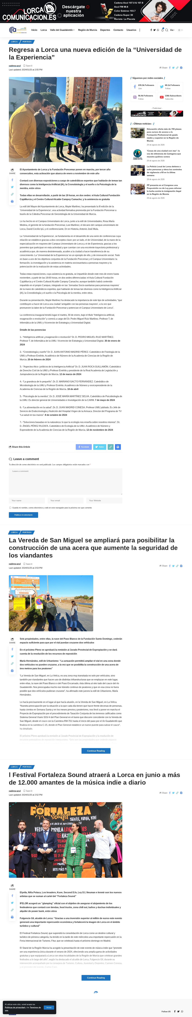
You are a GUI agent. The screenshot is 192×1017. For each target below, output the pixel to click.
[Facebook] (143, 86)
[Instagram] (143, 97)
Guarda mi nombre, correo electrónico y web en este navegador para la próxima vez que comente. (52, 508)
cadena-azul (15, 65)
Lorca (14, 42)
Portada (27, 42)
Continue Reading (96, 751)
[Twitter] (170, 86)
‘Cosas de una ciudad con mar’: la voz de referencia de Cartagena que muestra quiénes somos (164, 154)
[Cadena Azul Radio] (18, 30)
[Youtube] (170, 97)
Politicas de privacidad (15, 1007)
